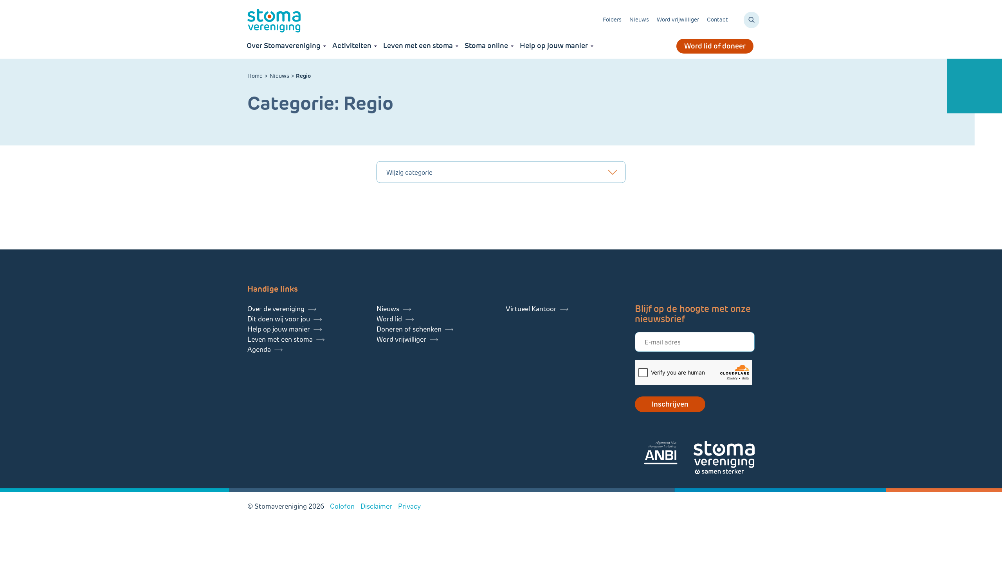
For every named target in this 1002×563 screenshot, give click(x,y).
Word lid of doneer (715, 46)
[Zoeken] (751, 20)
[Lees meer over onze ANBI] (668, 454)
